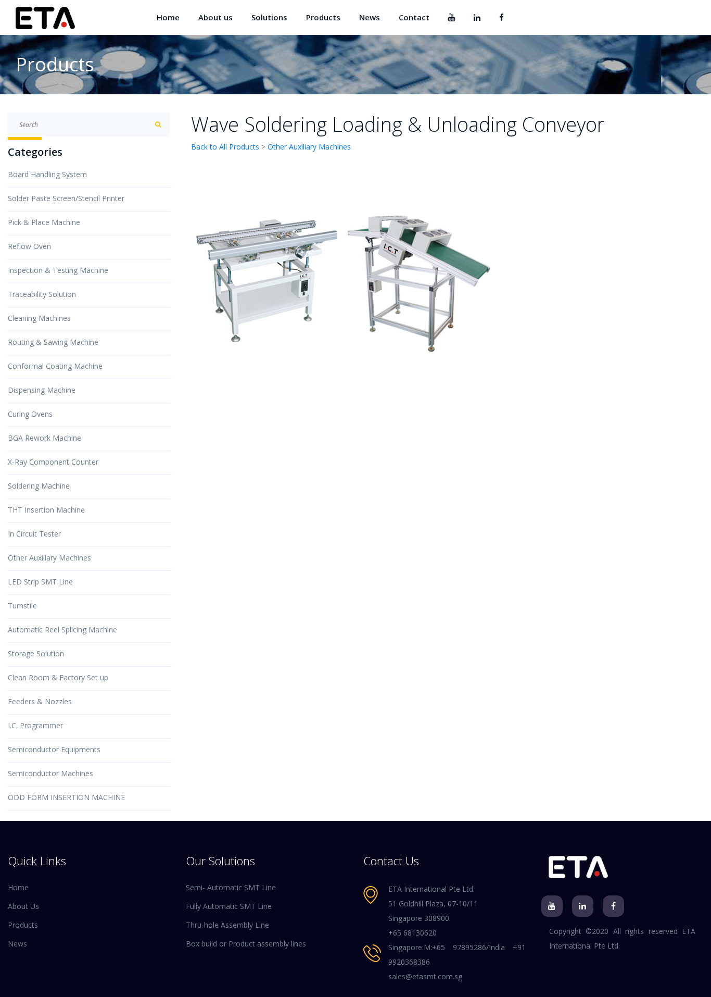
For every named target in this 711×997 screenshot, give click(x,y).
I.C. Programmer (35, 725)
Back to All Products (225, 147)
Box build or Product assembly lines (246, 944)
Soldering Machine (39, 486)
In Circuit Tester (34, 534)
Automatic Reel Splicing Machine (62, 629)
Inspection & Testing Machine (58, 270)
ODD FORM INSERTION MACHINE (66, 797)
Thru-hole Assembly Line (227, 925)
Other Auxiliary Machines (49, 558)
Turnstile (22, 605)
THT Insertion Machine (46, 510)
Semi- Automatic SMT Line (231, 887)
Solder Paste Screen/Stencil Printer (66, 198)
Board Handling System (47, 174)
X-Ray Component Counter (53, 462)
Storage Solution (36, 653)
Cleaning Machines (39, 318)
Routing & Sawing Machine (53, 342)
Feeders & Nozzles (40, 701)
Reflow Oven (29, 246)
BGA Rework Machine (44, 438)
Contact (414, 17)
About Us (23, 906)
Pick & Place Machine (44, 222)
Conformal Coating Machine (55, 366)
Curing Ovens (30, 414)
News (369, 17)
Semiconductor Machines (50, 773)
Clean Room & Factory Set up (58, 677)
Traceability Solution (42, 294)
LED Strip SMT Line (40, 582)
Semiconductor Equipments (54, 749)
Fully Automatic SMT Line (229, 906)
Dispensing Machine (41, 390)
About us (215, 17)
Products (323, 17)
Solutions (269, 17)
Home (168, 17)
